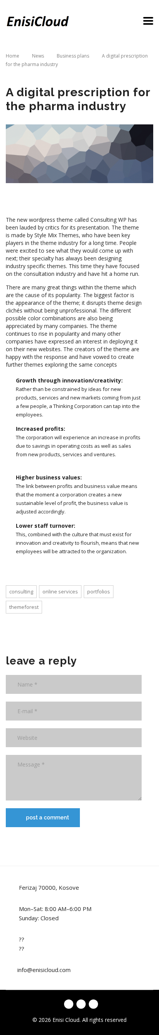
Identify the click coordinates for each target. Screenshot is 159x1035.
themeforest (24, 606)
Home (12, 56)
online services (60, 591)
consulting (21, 591)
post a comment (47, 817)
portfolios (98, 591)
